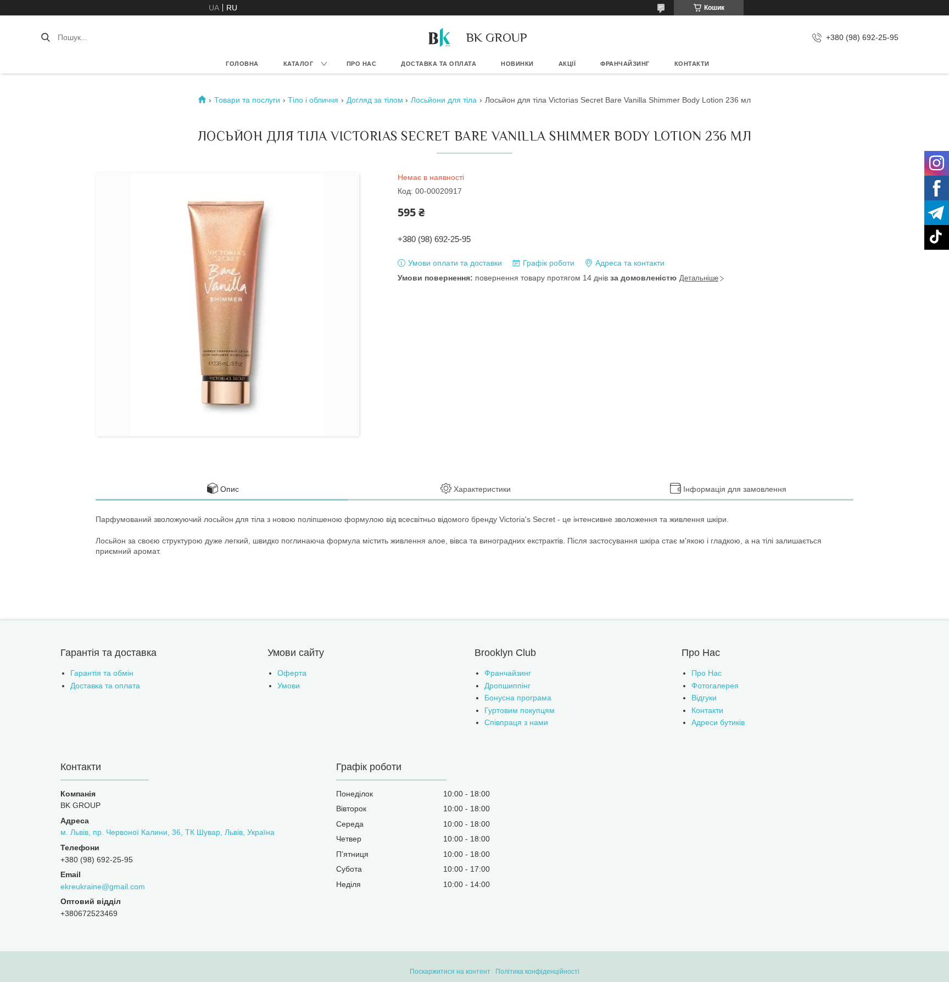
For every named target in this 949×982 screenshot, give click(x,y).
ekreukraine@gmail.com (102, 886)
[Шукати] (45, 37)
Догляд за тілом (375, 100)
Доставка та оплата (438, 63)
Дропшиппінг (507, 685)
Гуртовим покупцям (519, 710)
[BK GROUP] (438, 37)
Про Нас (706, 673)
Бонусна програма (517, 697)
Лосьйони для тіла (444, 100)
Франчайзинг (625, 63)
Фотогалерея (715, 685)
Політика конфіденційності (537, 971)
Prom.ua (527, 962)
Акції (567, 63)
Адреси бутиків (718, 722)
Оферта (291, 673)
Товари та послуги (247, 100)
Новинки (517, 63)
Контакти (692, 63)
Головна (242, 63)
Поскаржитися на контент (450, 971)
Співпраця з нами (516, 722)
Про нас (362, 63)
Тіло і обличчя (313, 100)
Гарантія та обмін (101, 673)
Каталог (298, 63)
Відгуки (704, 697)
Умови (288, 685)
